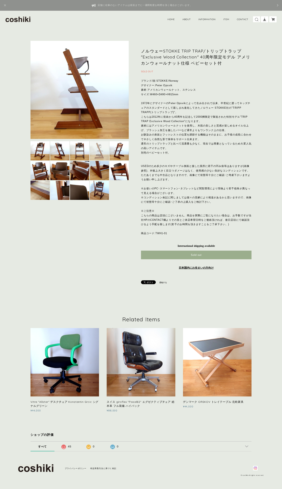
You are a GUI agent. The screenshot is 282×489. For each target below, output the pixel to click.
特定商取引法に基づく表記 (103, 468)
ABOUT (186, 19)
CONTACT (242, 19)
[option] (80, 90)
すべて (42, 446)
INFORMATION (207, 19)
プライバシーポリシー (76, 468)
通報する (163, 282)
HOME (171, 19)
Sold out (196, 255)
